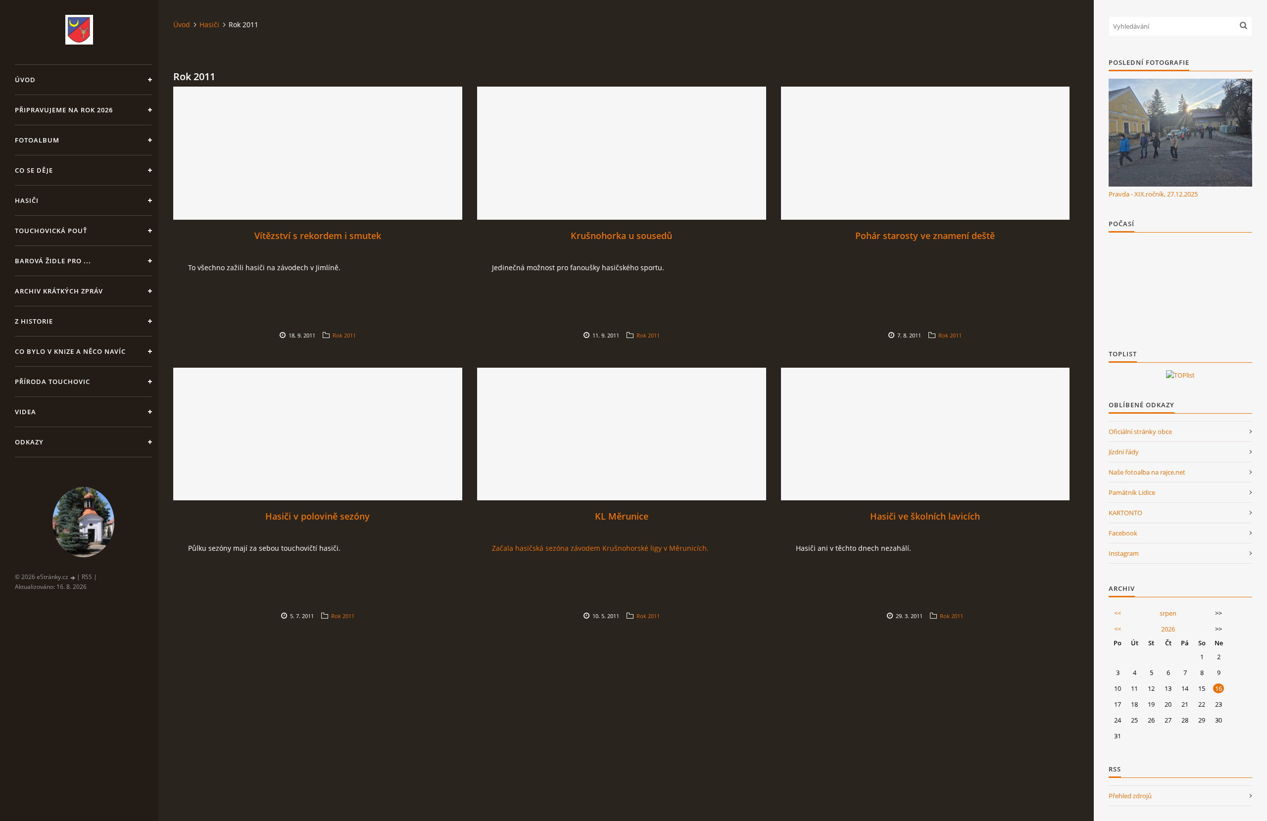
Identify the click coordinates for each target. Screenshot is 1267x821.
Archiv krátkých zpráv (59, 291)
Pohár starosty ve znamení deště (925, 236)
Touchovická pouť (51, 230)
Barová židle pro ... (53, 260)
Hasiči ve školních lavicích (925, 516)
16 (1218, 688)
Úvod (25, 79)
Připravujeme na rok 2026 (64, 109)
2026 (1168, 629)
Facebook (1123, 533)
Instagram (1124, 553)
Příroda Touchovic (52, 381)
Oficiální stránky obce (1140, 431)
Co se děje (34, 170)
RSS (87, 577)
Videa (25, 411)
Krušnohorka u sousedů (621, 236)
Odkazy (29, 441)
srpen (1168, 613)
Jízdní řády (1124, 451)
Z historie (34, 321)
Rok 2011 (344, 335)
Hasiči (27, 200)
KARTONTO (1125, 512)
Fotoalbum (37, 140)
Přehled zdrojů (1130, 795)
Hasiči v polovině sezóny (317, 516)
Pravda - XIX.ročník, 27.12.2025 (1153, 194)
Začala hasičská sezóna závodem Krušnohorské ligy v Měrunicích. (600, 548)
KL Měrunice (621, 516)
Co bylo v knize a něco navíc (70, 351)
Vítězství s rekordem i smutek (317, 236)
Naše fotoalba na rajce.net (1147, 472)
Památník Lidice (1132, 492)
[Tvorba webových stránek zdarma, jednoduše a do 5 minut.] (73, 577)
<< (1117, 613)
